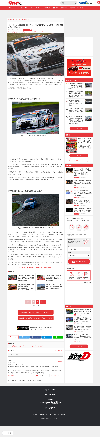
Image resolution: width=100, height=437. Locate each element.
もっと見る (79, 128)
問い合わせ (49, 414)
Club (83, 3)
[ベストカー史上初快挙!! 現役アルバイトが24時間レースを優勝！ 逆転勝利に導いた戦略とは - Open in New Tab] (35, 54)
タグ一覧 (56, 414)
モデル (69, 252)
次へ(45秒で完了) (79, 261)
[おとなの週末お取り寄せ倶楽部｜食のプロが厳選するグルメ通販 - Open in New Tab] (44, 403)
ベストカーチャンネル (36, 8)
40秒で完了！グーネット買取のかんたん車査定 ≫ (35, 312)
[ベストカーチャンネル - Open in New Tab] (79, 67)
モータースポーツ (24, 20)
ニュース (15, 20)
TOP (9, 20)
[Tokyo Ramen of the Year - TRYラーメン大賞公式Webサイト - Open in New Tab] (50, 408)
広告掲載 (63, 414)
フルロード (80, 8)
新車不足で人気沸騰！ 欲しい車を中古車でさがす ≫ (35, 318)
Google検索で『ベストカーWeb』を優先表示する (42, 327)
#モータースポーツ (19, 32)
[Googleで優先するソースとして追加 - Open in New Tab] (23, 328)
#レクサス (11, 32)
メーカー (70, 246)
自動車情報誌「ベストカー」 (15, 3)
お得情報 (55, 8)
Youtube (53, 394)
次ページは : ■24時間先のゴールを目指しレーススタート (35, 267)
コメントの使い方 (58, 350)
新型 (26, 8)
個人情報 (42, 414)
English (47, 390)
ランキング (12, 8)
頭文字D (72, 8)
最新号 (79, 155)
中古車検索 (47, 8)
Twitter (46, 394)
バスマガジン (64, 8)
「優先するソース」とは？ (36, 329)
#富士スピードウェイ (29, 32)
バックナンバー (79, 160)
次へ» (42, 302)
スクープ (20, 8)
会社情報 (35, 414)
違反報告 (60, 361)
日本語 (53, 390)
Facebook (50, 394)
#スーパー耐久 (39, 32)
